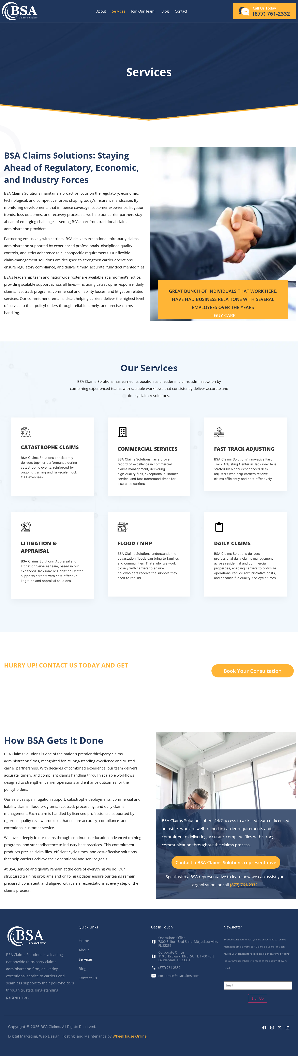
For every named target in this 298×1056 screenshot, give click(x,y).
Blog (165, 11)
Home (84, 940)
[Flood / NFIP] (123, 527)
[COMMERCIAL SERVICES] (123, 432)
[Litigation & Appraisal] (26, 527)
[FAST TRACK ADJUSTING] (219, 432)
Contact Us (88, 978)
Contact (181, 11)
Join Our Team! (143, 11)
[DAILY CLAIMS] (219, 527)
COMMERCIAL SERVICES (147, 448)
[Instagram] (272, 1028)
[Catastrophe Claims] (26, 432)
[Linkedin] (287, 1028)
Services (118, 11)
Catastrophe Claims (50, 447)
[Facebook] (264, 1028)
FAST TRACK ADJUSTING (244, 448)
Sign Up (258, 998)
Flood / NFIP (135, 543)
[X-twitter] (280, 1028)
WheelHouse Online (130, 1036)
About (101, 11)
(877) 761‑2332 (243, 885)
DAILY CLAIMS (232, 543)
